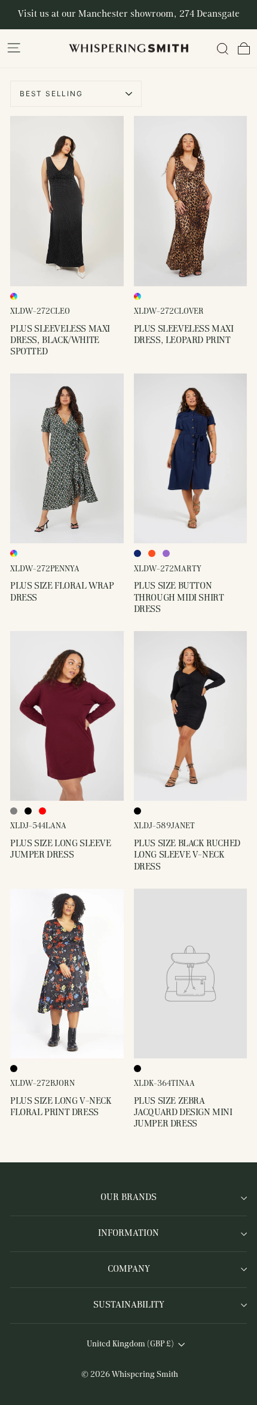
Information (128, 1233)
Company (129, 1269)
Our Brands (128, 1197)
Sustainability (128, 1305)
